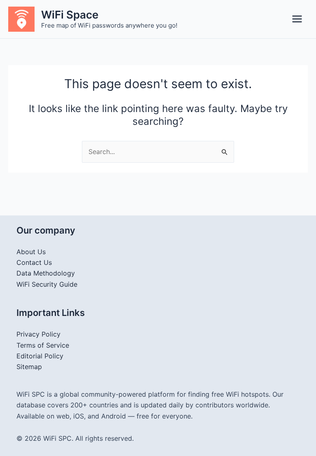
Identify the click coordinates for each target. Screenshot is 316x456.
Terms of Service (42, 345)
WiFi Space (69, 14)
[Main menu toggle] (297, 19)
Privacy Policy (38, 334)
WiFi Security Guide (46, 284)
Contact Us (34, 262)
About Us (31, 252)
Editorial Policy (39, 356)
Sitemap (29, 366)
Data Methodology (45, 273)
